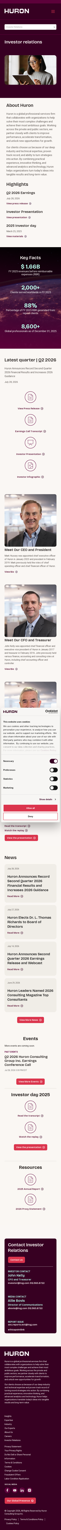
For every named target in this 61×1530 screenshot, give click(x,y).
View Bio (9, 571)
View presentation (16, 217)
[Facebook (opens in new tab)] (7, 1490)
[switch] (54, 770)
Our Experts (10, 1428)
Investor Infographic (28, 477)
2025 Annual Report (28, 1189)
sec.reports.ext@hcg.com (22, 1324)
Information (10, 1458)
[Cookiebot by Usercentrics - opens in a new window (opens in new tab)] (45, 712)
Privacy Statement (13, 1446)
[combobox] (30, 27)
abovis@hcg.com (17, 1308)
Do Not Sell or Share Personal (18, 1454)
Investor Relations (13, 1440)
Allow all (30, 808)
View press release (17, 203)
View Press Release (29, 408)
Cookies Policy (48, 750)
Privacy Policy (11, 1519)
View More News (28, 1020)
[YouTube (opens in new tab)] (15, 1490)
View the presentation (19, 838)
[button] (53, 11)
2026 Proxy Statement (29, 1209)
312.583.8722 (37, 1283)
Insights (8, 1416)
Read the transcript (16, 826)
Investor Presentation (28, 454)
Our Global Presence (18, 1500)
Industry (8, 1424)
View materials (14, 236)
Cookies (8, 1466)
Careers (8, 1436)
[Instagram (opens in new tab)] (29, 1490)
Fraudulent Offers (13, 1475)
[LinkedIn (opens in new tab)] (22, 1490)
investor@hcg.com (18, 1283)
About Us (9, 1432)
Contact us (16, 1259)
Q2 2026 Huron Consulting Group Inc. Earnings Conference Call (26, 1061)
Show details (45, 799)
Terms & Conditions (13, 1462)
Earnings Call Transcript (28, 431)
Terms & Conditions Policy (31, 1519)
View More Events (29, 1081)
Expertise (9, 1420)
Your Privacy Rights (13, 1450)
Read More (13, 896)
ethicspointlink (16, 1329)
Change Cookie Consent (15, 1470)
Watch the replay (14, 830)
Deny (30, 816)
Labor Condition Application (17, 1479)
